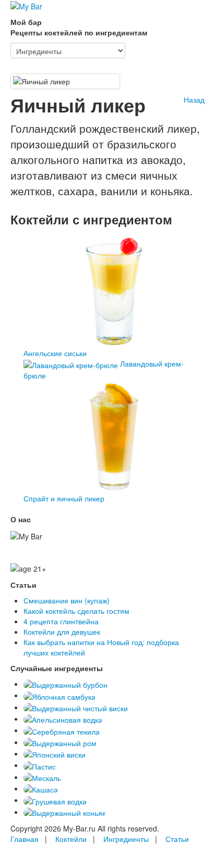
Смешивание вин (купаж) (66, 600)
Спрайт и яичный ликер (63, 498)
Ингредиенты (126, 839)
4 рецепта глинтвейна (61, 621)
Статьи (177, 839)
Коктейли (71, 839)
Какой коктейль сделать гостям (76, 611)
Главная (24, 839)
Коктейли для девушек (61, 631)
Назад (194, 99)
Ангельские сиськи (55, 353)
